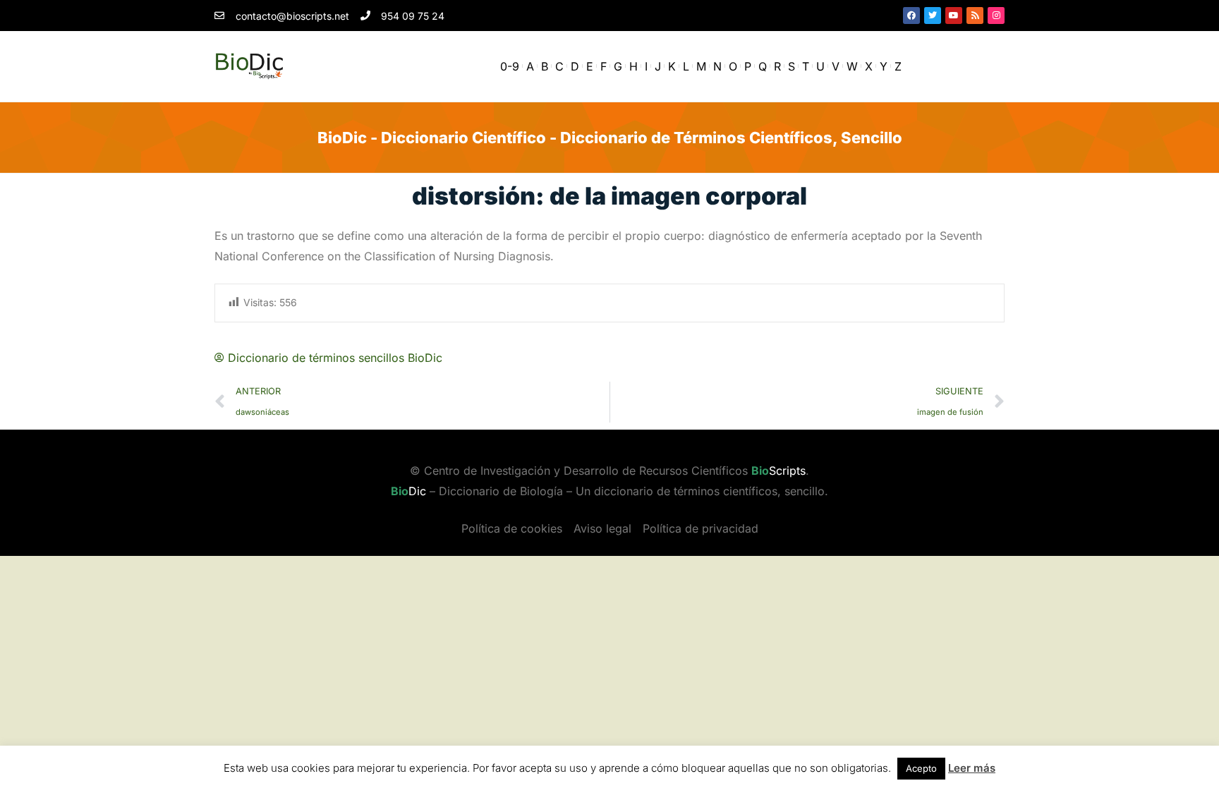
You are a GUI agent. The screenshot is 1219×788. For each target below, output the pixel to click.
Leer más (971, 768)
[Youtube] (953, 15)
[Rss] (974, 15)
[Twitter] (932, 15)
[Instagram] (996, 15)
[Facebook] (911, 15)
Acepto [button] (921, 768)
